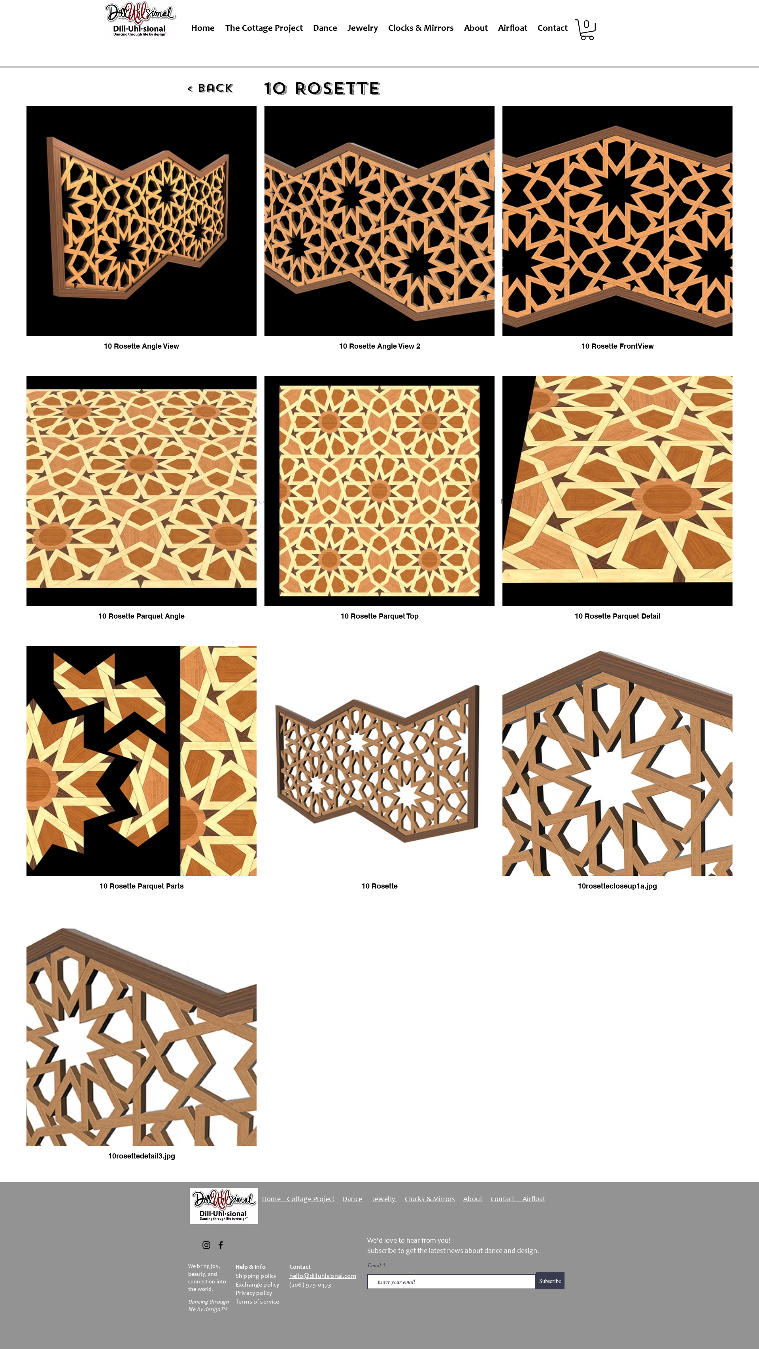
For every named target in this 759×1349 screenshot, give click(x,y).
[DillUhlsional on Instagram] (206, 1245)
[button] (587, 29)
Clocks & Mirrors (430, 1199)
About (472, 1199)
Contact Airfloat (518, 1199)
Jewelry (384, 1199)
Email (375, 1265)
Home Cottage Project (298, 1199)
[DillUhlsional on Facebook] (220, 1245)
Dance (352, 1199)
